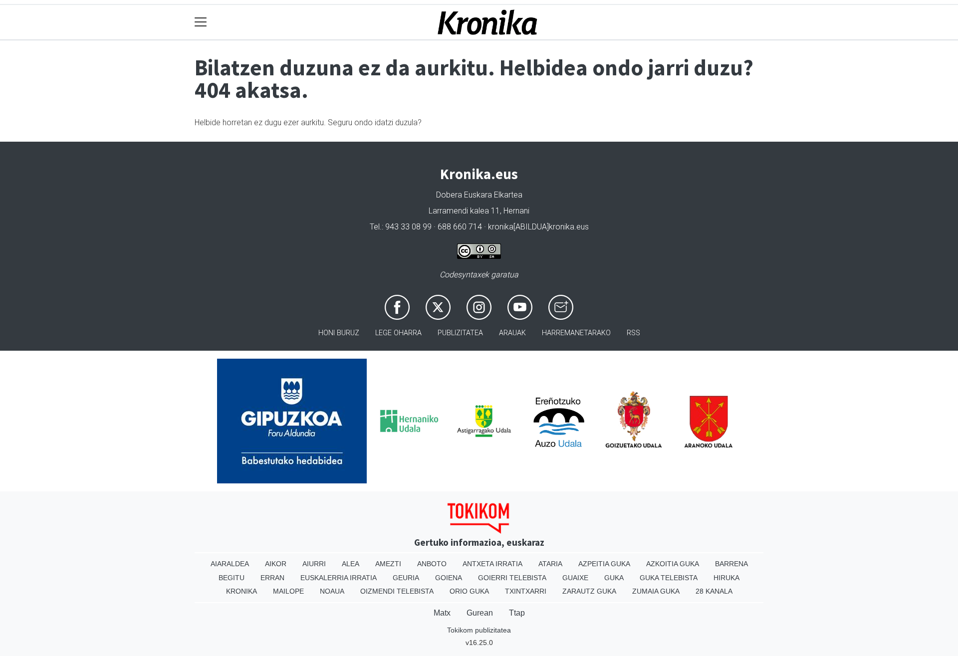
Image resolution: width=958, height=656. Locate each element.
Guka (614, 578)
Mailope (288, 591)
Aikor (275, 564)
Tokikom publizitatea (479, 630)
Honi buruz (338, 333)
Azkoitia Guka (672, 564)
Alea (350, 564)
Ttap (517, 613)
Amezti (388, 564)
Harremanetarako (576, 333)
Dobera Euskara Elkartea (479, 195)
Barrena (731, 564)
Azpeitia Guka (604, 564)
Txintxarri (525, 591)
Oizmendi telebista (397, 591)
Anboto (432, 564)
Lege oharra (398, 333)
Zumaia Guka (656, 591)
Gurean (480, 613)
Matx (442, 613)
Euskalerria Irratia (338, 578)
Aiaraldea (230, 564)
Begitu (231, 578)
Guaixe (575, 578)
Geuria (406, 578)
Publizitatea (460, 333)
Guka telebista (669, 578)
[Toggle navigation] (201, 22)
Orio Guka (469, 591)
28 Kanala (714, 591)
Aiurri (314, 564)
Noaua (332, 591)
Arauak (512, 333)
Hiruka (726, 578)
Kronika (241, 591)
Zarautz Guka (589, 591)
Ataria (550, 564)
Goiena (448, 578)
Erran (272, 578)
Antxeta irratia (492, 564)
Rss (633, 333)
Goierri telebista (512, 578)
